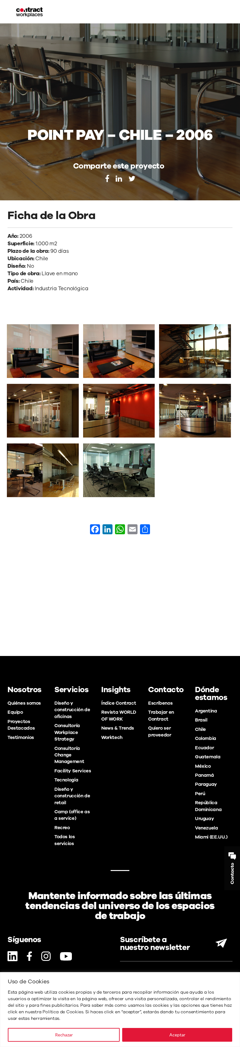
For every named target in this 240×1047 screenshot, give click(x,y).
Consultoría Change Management (69, 755)
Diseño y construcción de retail (72, 796)
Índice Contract (118, 703)
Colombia (205, 738)
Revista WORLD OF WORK (118, 715)
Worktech (111, 737)
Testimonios (21, 737)
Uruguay (204, 818)
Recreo (62, 827)
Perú (200, 793)
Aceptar (177, 1034)
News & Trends (117, 728)
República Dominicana (208, 806)
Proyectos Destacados (21, 724)
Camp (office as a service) (72, 815)
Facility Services (72, 771)
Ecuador (204, 748)
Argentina (206, 711)
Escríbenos (160, 703)
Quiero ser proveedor (159, 731)
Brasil (201, 720)
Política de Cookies (62, 1012)
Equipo (15, 712)
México (203, 766)
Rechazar (64, 1034)
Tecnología (66, 780)
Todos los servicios (64, 840)
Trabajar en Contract (161, 715)
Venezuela (206, 828)
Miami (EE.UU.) (211, 837)
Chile (200, 729)
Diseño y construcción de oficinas (72, 710)
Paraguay (206, 784)
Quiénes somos (24, 703)
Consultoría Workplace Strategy (67, 732)
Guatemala (208, 757)
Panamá (204, 775)
